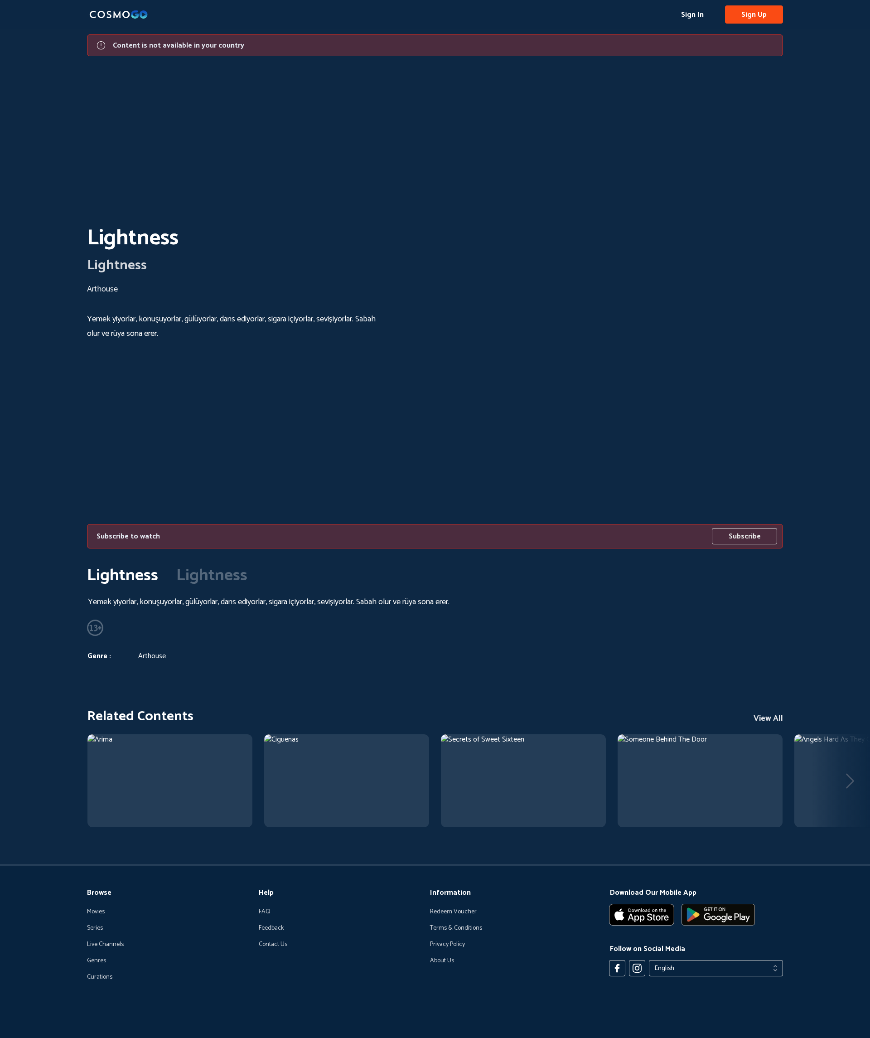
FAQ (265, 912)
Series (95, 928)
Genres (96, 960)
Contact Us (273, 944)
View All (768, 718)
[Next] (850, 781)
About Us (442, 960)
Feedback (271, 928)
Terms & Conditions (456, 928)
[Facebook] (617, 968)
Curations (99, 977)
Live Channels (105, 944)
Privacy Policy (447, 944)
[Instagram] (637, 968)
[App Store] (641, 915)
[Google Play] (718, 915)
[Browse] (170, 781)
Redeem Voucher (453, 912)
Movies (96, 912)
